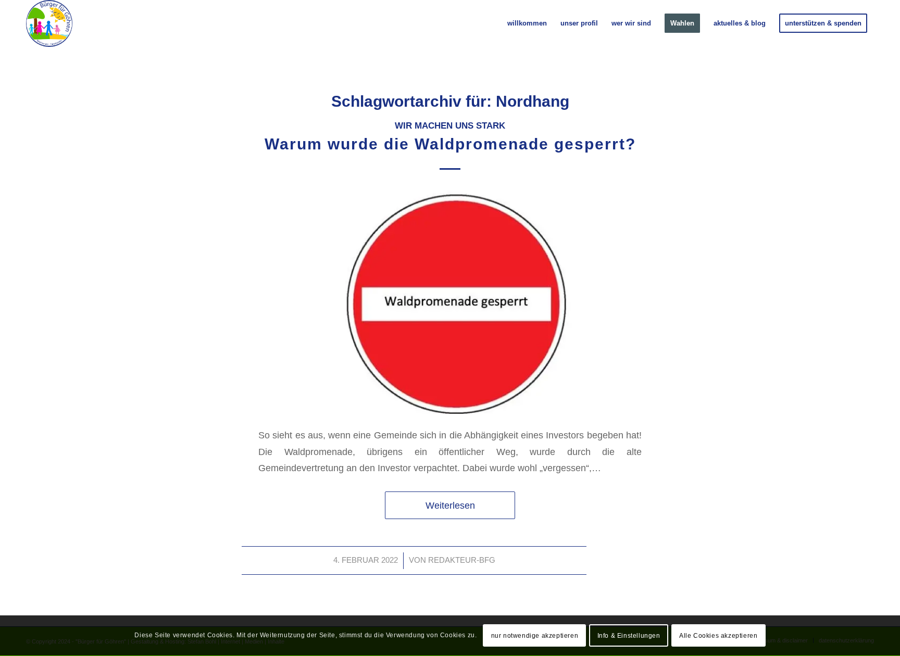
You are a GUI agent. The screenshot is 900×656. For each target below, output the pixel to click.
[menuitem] (527, 23)
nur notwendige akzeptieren (535, 635)
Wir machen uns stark (450, 126)
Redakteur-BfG (461, 560)
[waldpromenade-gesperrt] (450, 300)
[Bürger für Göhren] (49, 23)
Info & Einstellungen (628, 635)
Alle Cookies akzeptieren (718, 635)
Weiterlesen (450, 505)
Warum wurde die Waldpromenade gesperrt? (450, 144)
